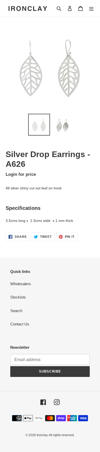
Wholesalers (20, 284)
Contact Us (19, 324)
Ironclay (42, 435)
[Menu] (91, 8)
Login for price (21, 174)
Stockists (18, 297)
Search (16, 311)
